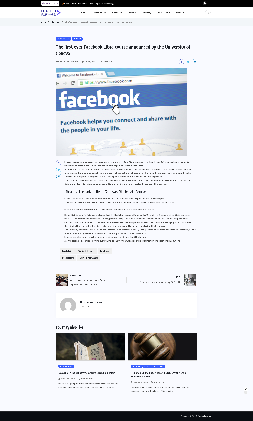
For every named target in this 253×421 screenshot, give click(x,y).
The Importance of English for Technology (96, 3)
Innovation (117, 12)
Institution (163, 12)
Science (132, 12)
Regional (180, 12)
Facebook (104, 251)
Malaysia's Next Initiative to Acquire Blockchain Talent (86, 372)
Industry (147, 12)
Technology (99, 12)
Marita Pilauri (68, 378)
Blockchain (56, 22)
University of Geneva (89, 258)
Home (84, 12)
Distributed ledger (86, 251)
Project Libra (68, 258)
